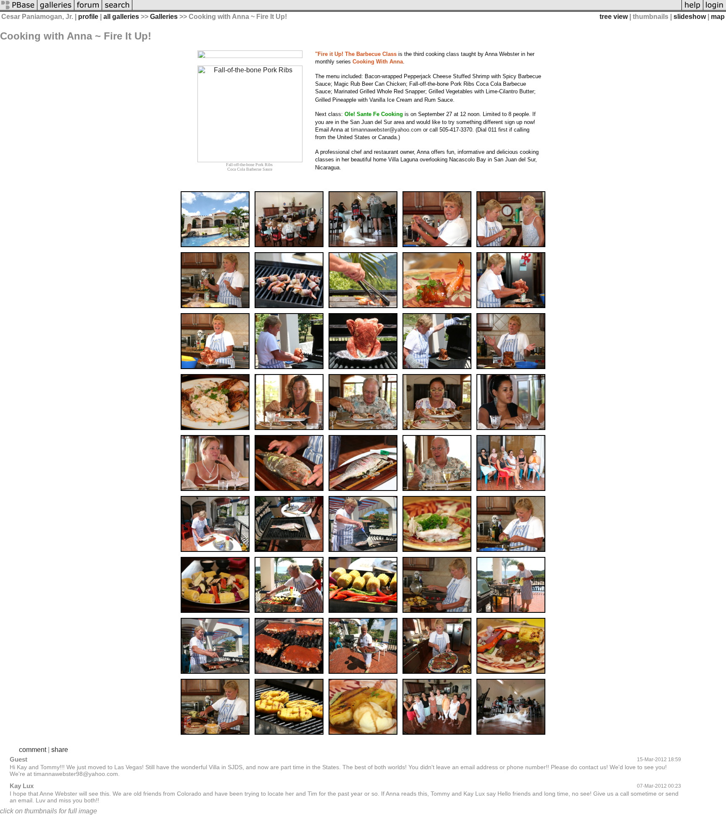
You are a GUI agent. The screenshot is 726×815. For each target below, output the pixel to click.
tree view (614, 16)
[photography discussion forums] (88, 9)
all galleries (121, 16)
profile (88, 16)
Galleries (164, 16)
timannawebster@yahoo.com (386, 130)
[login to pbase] (714, 9)
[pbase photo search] (117, 9)
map (718, 16)
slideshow (689, 16)
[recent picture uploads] (55, 9)
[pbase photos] (18, 9)
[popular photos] (406, 9)
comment (32, 749)
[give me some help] (692, 9)
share (59, 749)
